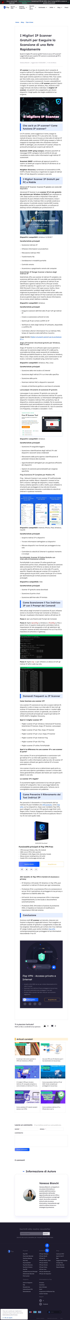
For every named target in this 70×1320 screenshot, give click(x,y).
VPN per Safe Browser (44, 1271)
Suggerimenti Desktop (61, 1260)
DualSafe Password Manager (30, 1271)
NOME (17, 1129)
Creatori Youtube (43, 1293)
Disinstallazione (27, 1291)
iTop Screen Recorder (28, 1256)
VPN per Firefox (43, 1267)
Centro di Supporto (27, 1282)
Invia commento (22, 1149)
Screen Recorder (60, 1265)
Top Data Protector (27, 1267)
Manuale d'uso (26, 1287)
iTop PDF (25, 1269)
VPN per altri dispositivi (45, 1273)
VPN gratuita (47, 805)
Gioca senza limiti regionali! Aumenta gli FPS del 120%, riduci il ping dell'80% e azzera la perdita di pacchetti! (37, 2)
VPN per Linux (42, 1269)
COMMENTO (19, 1133)
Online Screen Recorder (28, 1273)
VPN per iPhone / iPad (44, 1260)
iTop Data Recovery (28, 1265)
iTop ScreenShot (27, 1262)
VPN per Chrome (43, 1265)
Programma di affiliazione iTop (47, 1291)
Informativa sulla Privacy (10, 1315)
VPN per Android (43, 1262)
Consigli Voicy (59, 1262)
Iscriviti (45, 1233)
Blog (22, 22)
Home (17, 22)
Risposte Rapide (60, 1267)
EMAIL (42, 1129)
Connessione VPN (21, 1044)
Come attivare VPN (28, 1289)
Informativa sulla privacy (52, 1318)
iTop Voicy (25, 1260)
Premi (40, 1289)
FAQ (24, 1284)
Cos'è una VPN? (60, 1254)
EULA (62, 1318)
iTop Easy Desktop (27, 1258)
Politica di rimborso (40, 1318)
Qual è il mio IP (60, 1256)
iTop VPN (52, 929)
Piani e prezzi (26, 1276)
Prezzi (66, 7)
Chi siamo (41, 1282)
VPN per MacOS (43, 1256)
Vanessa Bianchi (24, 62)
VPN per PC (42, 1258)
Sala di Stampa (43, 1287)
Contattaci (41, 1284)
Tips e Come (29, 22)
